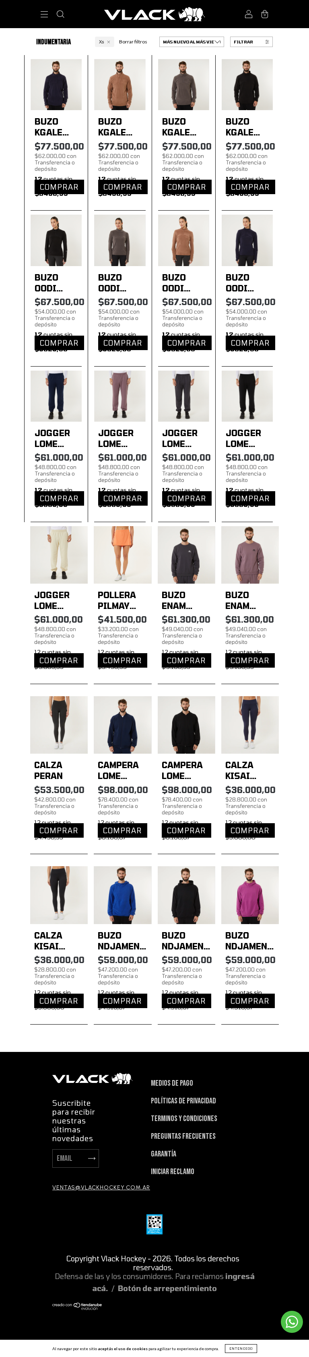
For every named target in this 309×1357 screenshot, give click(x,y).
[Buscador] (60, 15)
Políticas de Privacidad (183, 1101)
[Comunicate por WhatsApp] (292, 1322)
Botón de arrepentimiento (167, 1288)
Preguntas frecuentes (183, 1136)
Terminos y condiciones (184, 1118)
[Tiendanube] (77, 1307)
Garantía (163, 1154)
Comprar (59, 186)
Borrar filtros (133, 42)
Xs (101, 41)
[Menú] (44, 15)
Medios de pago (172, 1083)
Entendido (241, 1349)
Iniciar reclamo (172, 1172)
